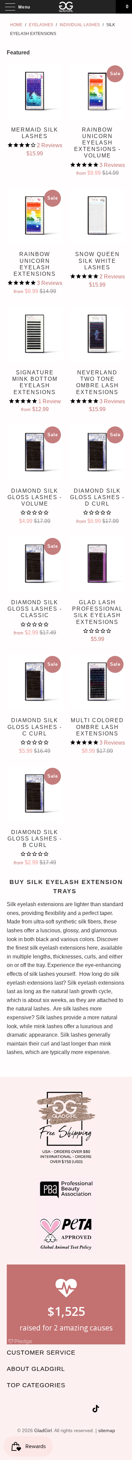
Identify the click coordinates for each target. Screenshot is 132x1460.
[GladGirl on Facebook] (49, 1410)
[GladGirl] (66, 7)
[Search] (108, 7)
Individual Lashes (80, 24)
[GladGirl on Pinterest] (73, 1410)
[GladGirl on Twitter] (37, 1410)
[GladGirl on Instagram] (86, 1410)
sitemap (106, 1430)
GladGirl (43, 1430)
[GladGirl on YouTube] (61, 1410)
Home (16, 24)
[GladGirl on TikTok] (95, 1410)
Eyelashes (41, 24)
